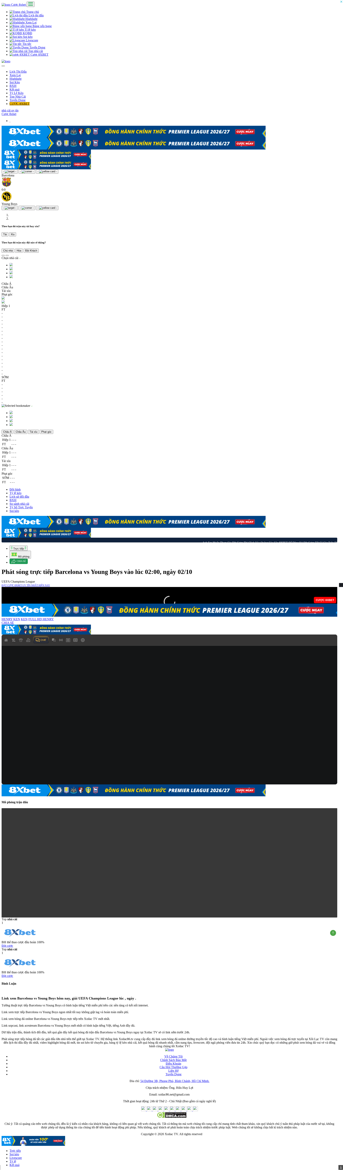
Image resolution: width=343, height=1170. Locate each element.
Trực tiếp (15, 1150)
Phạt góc (46, 431)
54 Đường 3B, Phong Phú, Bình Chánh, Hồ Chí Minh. (174, 1081)
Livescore (31, 40)
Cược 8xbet (19, 4)
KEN (16, 619)
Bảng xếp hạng (42, 26)
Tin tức (26, 44)
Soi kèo (27, 36)
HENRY (7, 619)
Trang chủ (32, 11)
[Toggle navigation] (31, 4)
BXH (13, 86)
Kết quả (14, 89)
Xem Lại (31, 22)
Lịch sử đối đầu (19, 496)
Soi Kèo (15, 82)
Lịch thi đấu (36, 15)
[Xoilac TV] (6, 61)
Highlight (31, 19)
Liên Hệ (173, 1070)
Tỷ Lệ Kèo (16, 93)
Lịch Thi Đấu (18, 71)
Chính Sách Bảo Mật (173, 1060)
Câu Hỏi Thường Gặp (173, 1067)
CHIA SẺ (8, 622)
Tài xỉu (33, 431)
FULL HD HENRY (41, 619)
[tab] (19, 548)
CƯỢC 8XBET (20, 103)
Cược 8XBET (39, 54)
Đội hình (15, 489)
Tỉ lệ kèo (30, 29)
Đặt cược (7, 945)
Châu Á (7, 431)
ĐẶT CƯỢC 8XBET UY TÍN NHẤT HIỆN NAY (26, 585)
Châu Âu (21, 431)
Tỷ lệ (13, 1161)
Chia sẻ (21, 561)
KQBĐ (27, 33)
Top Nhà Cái (18, 96)
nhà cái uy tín (10, 110)
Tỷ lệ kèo (15, 493)
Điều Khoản (173, 1063)
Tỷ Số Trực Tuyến (21, 507)
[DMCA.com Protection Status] (171, 1117)
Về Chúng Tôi (173, 1056)
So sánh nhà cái (19, 503)
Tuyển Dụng (37, 47)
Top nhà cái (35, 51)
